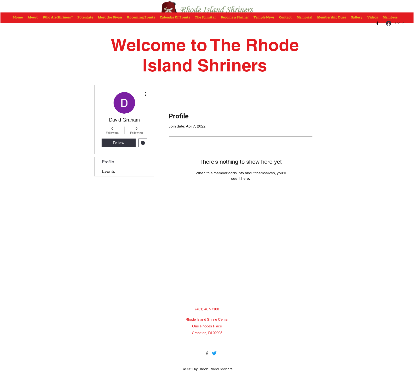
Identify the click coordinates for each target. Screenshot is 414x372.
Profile (108, 161)
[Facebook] (377, 23)
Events (108, 171)
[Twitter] (214, 353)
